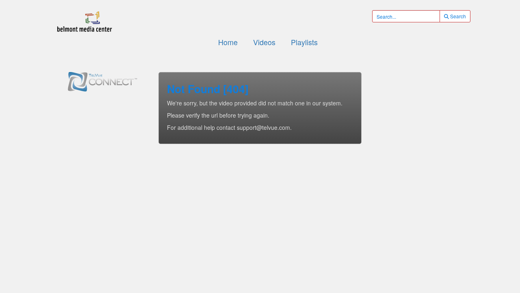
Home (228, 42)
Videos (264, 42)
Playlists (304, 42)
